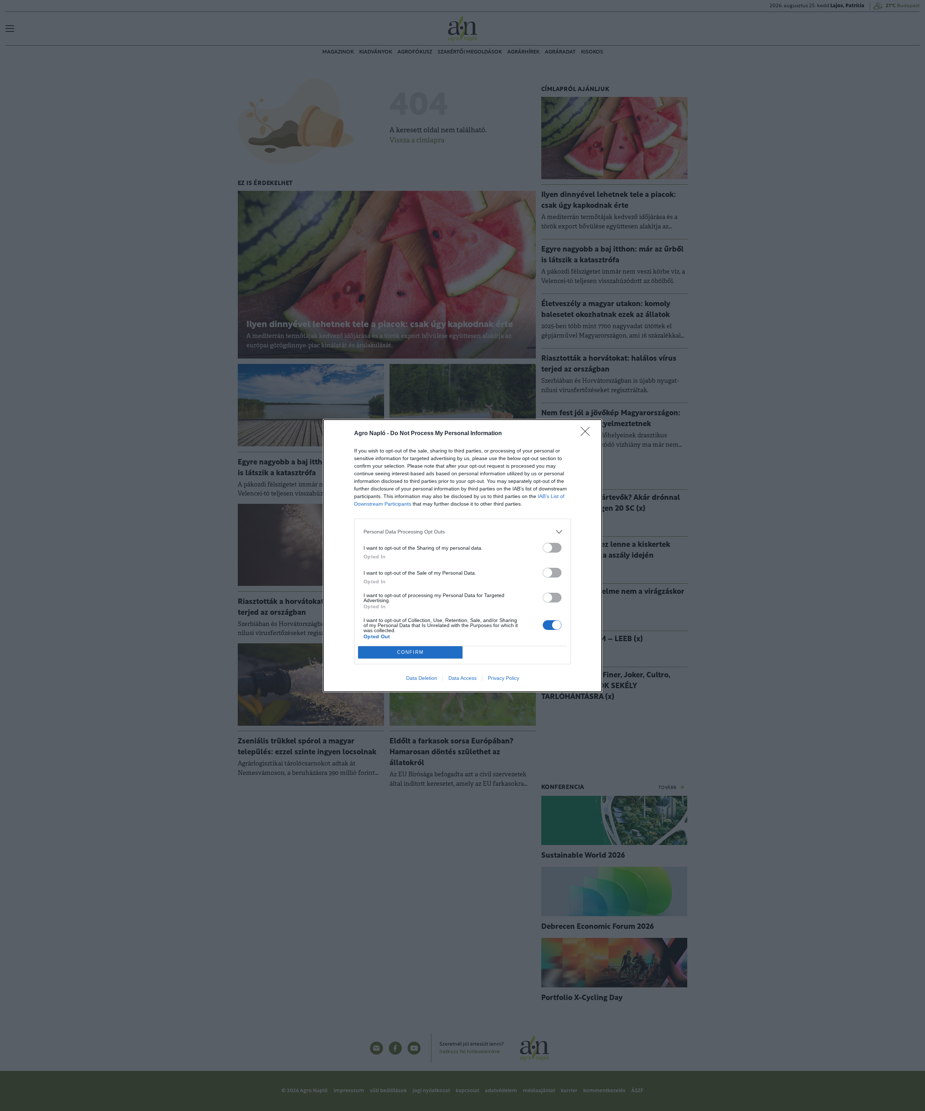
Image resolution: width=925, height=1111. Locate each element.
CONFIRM (410, 652)
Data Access (462, 678)
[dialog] (462, 556)
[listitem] (462, 532)
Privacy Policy (503, 678)
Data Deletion (421, 678)
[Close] (587, 434)
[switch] (552, 548)
